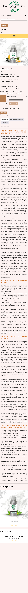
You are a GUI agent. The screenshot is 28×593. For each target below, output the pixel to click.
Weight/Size (2, 95)
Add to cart (13, 103)
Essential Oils (12, 115)
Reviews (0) (5, 122)
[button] (14, 36)
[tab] (5, 119)
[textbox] (8, 19)
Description (5, 119)
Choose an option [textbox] (14, 99)
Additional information (16, 119)
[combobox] (8, 18)
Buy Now (3, 112)
